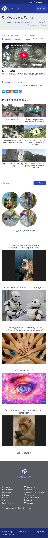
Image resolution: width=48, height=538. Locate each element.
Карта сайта (9, 503)
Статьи (7, 497)
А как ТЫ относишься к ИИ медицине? (24, 287)
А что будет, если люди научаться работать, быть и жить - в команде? (24, 329)
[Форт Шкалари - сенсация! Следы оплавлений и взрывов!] (35, 131)
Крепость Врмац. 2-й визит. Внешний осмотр (12, 141)
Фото (6, 500)
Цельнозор (31, 487)
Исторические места (23, 22)
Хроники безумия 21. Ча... (33, 85)
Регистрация (39, 2)
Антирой (30, 495)
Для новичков (9, 489)
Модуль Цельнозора (24, 230)
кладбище (9, 39)
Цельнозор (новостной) (35, 492)
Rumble (29, 500)
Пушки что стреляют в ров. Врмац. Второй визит (35, 120)
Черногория (25, 39)
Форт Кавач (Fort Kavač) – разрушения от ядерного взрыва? (35, 165)
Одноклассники (32, 497)
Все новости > (24, 452)
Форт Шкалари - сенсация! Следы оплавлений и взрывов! (35, 142)
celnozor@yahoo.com (25, 508)
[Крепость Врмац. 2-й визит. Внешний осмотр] (13, 131)
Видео (6, 495)
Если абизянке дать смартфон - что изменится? (24, 411)
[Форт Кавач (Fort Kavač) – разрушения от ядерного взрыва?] (35, 155)
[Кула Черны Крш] (13, 110)
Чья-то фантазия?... (24, 370)
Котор (16, 39)
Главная (7, 22)
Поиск (41, 183)
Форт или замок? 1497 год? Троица (12, 164)
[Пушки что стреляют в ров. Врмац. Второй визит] (35, 110)
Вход (30, 2)
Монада (30, 503)
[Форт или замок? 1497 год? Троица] (13, 155)
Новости (39, 22)
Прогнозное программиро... (15, 82)
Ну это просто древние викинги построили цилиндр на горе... (24, 246)
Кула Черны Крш (12, 119)
